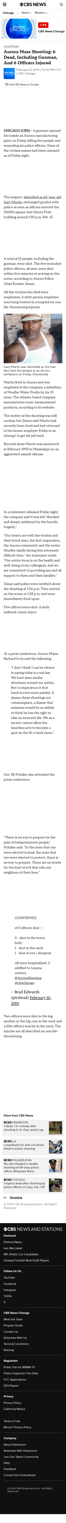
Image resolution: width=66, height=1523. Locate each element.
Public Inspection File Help (21, 1373)
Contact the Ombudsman (20, 1475)
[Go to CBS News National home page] (33, 4)
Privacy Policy (12, 1402)
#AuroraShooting (28, 978)
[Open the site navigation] (11, 4)
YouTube (9, 1277)
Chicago (8, 13)
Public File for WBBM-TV (19, 1367)
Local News (11, 46)
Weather (40, 13)
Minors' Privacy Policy (17, 1427)
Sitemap (9, 1350)
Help (7, 1462)
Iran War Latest (13, 1248)
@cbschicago (24, 983)
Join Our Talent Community (21, 1456)
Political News (13, 1242)
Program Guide (13, 1325)
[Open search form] (61, 4)
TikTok (8, 1296)
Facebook (10, 1283)
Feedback (10, 1469)
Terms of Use (12, 1421)
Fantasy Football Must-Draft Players (26, 1260)
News (26, 13)
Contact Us (11, 1331)
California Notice (14, 1409)
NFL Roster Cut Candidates (21, 1254)
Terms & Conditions (16, 1343)
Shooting (16, 1197)
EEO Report (11, 1385)
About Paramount (15, 1444)
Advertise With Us (15, 1337)
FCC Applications (15, 1379)
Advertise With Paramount (20, 1450)
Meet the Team (13, 1319)
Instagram (10, 1290)
